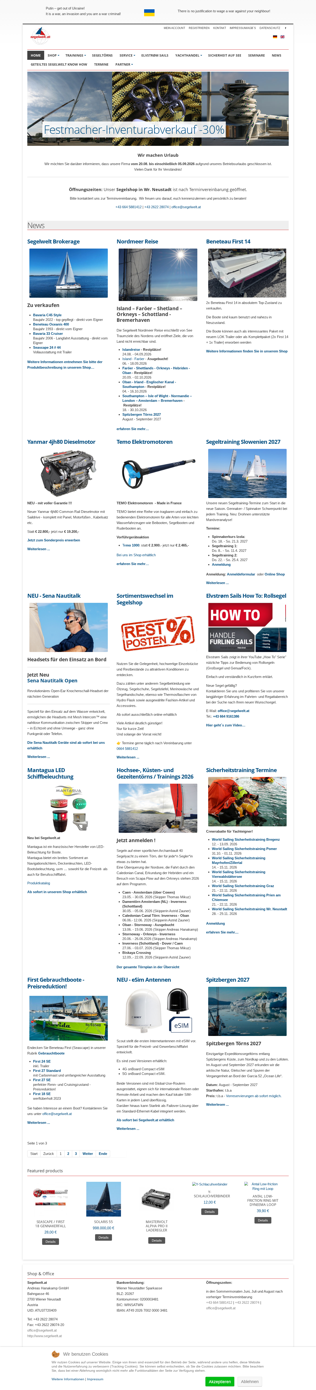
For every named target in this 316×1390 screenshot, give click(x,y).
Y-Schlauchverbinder (210, 1194)
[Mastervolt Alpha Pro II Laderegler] (156, 1199)
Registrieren (199, 28)
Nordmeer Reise (137, 241)
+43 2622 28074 (156, 207)
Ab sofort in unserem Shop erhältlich (57, 892)
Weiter (88, 1154)
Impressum (95, 1379)
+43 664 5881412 (128, 207)
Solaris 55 (103, 1222)
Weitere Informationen (68, 1379)
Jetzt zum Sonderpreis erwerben (53, 540)
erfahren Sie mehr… (133, 429)
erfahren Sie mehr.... (222, 932)
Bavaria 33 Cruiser (48, 334)
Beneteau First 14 (228, 241)
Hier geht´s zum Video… (225, 725)
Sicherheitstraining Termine (241, 770)
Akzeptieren (220, 1381)
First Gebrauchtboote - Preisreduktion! (55, 983)
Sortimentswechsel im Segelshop (145, 599)
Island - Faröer (133, 359)
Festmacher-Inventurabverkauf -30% (134, 129)
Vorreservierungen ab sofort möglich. (254, 1096)
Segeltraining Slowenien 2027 (243, 441)
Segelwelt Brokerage (53, 241)
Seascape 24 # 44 (47, 347)
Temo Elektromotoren (145, 441)
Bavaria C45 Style (47, 315)
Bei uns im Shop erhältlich (136, 555)
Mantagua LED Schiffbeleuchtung (50, 773)
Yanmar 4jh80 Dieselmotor (61, 441)
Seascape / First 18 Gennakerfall (50, 1224)
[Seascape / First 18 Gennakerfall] (50, 1199)
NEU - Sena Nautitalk (54, 595)
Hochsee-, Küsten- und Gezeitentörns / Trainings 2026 (155, 773)
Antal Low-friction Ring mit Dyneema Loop (262, 1200)
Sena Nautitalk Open (52, 681)
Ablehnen (250, 1381)
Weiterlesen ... (38, 549)
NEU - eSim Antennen (144, 979)
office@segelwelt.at (186, 207)
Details (51, 1241)
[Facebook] (285, 28)
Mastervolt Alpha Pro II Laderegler (156, 1226)
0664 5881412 (127, 749)
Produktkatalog (38, 883)
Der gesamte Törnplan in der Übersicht (148, 967)
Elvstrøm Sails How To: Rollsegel (246, 595)
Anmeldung (221, 564)
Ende (103, 1154)
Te (130, 545)
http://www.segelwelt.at (44, 1336)
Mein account (174, 28)
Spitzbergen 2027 (227, 979)
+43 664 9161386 (226, 716)
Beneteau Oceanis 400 (51, 324)
